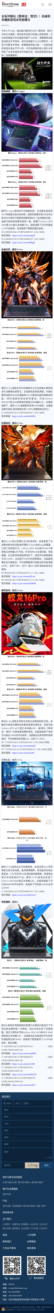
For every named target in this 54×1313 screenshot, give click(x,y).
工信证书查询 (9, 1248)
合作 (18, 1103)
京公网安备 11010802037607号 (16, 1310)
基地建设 (16, 1228)
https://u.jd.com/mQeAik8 (24, 746)
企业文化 (43, 1224)
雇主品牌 (7, 1228)
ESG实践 (34, 1228)
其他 (43, 1206)
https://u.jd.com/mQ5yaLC (24, 895)
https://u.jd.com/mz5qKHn (24, 1053)
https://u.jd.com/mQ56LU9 (24, 1074)
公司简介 (7, 1224)
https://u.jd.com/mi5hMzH (24, 583)
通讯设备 (7, 1206)
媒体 (26, 1103)
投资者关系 (8, 1212)
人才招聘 (31, 1235)
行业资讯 (43, 1228)
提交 (46, 1165)
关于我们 (7, 1219)
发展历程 (16, 1224)
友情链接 (31, 1241)
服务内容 (7, 1194)
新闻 (5, 1235)
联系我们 (7, 1241)
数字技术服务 (24, 1182)
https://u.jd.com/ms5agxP (23, 235)
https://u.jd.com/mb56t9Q (23, 416)
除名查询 (31, 1248)
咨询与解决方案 (10, 1182)
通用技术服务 (37, 1182)
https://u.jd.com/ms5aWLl (23, 1085)
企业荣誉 (25, 1228)
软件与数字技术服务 (12, 1177)
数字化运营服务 (10, 1189)
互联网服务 (17, 1206)
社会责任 (34, 1224)
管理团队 (25, 1224)
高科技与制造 (29, 1206)
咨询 (9, 1103)
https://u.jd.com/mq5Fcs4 (23, 576)
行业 (5, 1201)
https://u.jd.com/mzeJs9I (23, 753)
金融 (38, 1206)
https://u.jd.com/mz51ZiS (23, 1064)
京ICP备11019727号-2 (37, 1310)
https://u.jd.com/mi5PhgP (23, 242)
